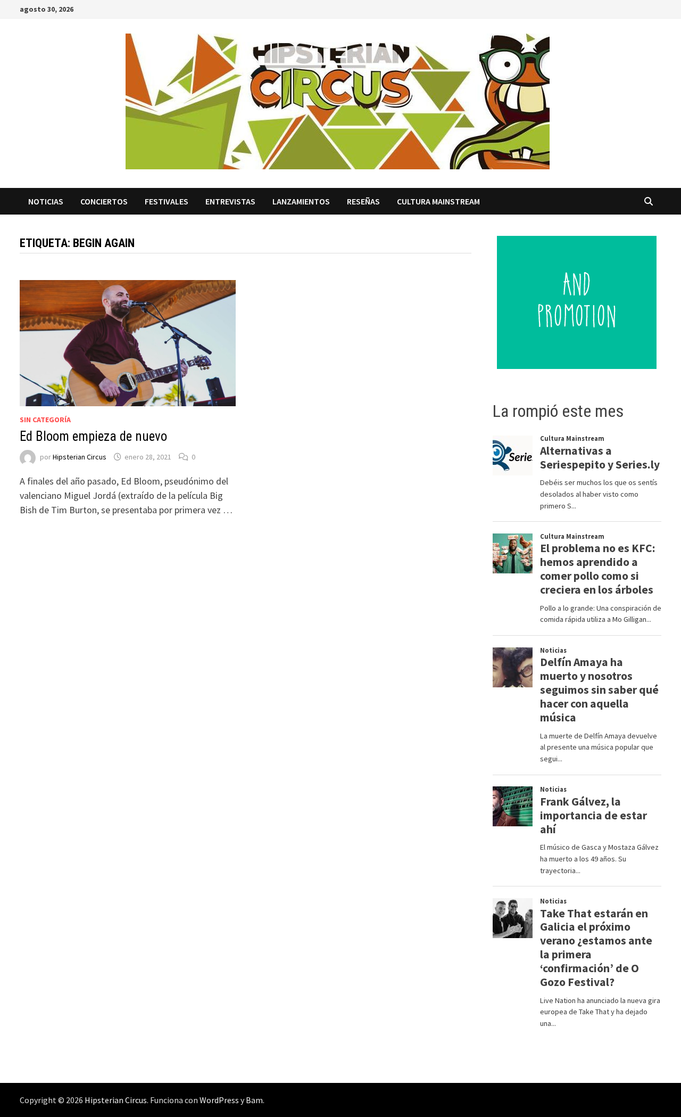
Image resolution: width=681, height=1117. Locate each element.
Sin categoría (45, 419)
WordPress (219, 1100)
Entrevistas (230, 201)
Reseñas (363, 201)
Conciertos (104, 201)
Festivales (166, 201)
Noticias (45, 201)
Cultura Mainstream (438, 201)
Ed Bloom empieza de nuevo (93, 436)
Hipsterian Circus (79, 457)
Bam (254, 1100)
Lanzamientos (301, 201)
